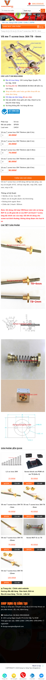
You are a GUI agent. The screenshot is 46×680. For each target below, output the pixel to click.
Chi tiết (17, 483)
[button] (21, 72)
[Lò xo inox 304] (12, 461)
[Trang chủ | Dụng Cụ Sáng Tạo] (8, 4)
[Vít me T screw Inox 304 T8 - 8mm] (34, 494)
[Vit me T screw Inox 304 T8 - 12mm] (12, 560)
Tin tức (19, 594)
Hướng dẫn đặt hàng (9, 591)
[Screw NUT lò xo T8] (34, 527)
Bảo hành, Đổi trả (26, 591)
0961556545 (38, 4)
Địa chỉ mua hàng (8, 594)
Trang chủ (7, 588)
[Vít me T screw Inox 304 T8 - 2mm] (12, 494)
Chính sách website (21, 588)
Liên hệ (26, 594)
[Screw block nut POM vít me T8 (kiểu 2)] (34, 461)
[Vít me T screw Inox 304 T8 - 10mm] (12, 527)
